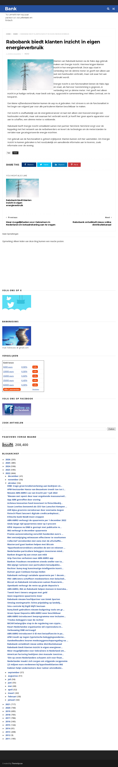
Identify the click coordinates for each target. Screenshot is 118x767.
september (14, 672)
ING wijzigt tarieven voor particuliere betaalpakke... (34, 564)
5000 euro (8, 367)
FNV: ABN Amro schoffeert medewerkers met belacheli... (36, 578)
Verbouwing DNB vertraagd (21, 630)
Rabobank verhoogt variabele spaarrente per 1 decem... (36, 575)
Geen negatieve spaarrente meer (24, 596)
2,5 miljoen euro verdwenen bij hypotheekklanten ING (35, 664)
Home (8, 34)
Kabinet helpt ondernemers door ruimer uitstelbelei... (35, 668)
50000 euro (8, 385)
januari (12, 699)
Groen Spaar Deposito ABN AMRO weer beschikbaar (34, 613)
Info (35, 367)
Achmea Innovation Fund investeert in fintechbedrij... (35, 503)
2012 (8, 735)
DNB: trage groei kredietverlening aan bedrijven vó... (34, 486)
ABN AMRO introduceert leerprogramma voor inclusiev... (36, 616)
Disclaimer (35, 389)
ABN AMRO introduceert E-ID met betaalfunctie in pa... (35, 633)
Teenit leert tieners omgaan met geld (27, 592)
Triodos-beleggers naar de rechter (25, 619)
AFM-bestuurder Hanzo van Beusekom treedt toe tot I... (36, 489)
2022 (8, 473)
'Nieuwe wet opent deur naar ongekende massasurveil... (36, 496)
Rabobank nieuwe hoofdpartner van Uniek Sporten (33, 599)
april (10, 689)
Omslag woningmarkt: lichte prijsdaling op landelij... (34, 602)
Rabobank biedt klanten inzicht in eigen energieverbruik (18, 203)
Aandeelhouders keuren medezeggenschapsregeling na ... (37, 640)
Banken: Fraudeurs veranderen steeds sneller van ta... (35, 561)
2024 (8, 466)
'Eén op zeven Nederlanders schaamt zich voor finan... (35, 657)
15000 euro (8, 376)
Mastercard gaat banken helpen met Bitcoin (30, 544)
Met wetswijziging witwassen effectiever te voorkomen (36, 537)
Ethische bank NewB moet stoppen (25, 516)
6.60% (24, 376)
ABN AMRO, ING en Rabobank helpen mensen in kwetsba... (37, 589)
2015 (8, 725)
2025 (8, 462)
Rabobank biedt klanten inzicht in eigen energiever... (35, 647)
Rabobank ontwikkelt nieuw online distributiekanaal (34, 644)
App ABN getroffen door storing (23, 499)
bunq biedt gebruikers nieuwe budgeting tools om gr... (35, 609)
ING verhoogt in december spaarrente (27, 530)
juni (10, 682)
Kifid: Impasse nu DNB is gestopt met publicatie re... (34, 527)
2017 (8, 718)
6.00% (24, 371)
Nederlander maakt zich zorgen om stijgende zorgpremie (37, 661)
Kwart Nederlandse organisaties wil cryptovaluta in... (35, 626)
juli (10, 679)
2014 (8, 728)
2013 (8, 731)
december (13, 476)
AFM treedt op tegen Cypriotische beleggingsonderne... (36, 637)
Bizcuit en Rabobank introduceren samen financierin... (35, 582)
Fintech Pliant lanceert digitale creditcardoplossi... (33, 513)
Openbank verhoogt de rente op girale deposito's (33, 585)
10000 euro (8, 371)
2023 (8, 469)
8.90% (24, 367)
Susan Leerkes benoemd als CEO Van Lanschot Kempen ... (37, 506)
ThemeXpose (17, 763)
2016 (8, 721)
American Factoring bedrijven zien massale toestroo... (35, 654)
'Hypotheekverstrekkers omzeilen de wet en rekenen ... (36, 547)
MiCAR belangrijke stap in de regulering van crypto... (34, 623)
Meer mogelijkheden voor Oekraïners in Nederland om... (36, 650)
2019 (8, 711)
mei (10, 686)
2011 (8, 738)
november (13, 479)
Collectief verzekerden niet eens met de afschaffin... (34, 541)
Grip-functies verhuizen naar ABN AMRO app (30, 558)
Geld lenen (8, 363)
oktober (12, 483)
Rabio (15, 34)
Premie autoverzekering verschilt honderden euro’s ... (35, 534)
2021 (8, 704)
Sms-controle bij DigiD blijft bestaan (26, 606)
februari (12, 696)
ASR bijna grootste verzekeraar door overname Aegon (35, 510)
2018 (8, 714)
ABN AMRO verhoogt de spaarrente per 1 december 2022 (36, 520)
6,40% (24, 380)
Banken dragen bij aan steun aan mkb (27, 554)
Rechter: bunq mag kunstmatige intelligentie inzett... (35, 568)
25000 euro (8, 380)
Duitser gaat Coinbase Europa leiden (26, 571)
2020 (8, 707)
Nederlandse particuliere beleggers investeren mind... (35, 551)
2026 (8, 459)
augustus (13, 675)
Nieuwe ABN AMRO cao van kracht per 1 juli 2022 (32, 492)
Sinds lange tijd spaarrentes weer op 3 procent (31, 523)
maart (11, 693)
